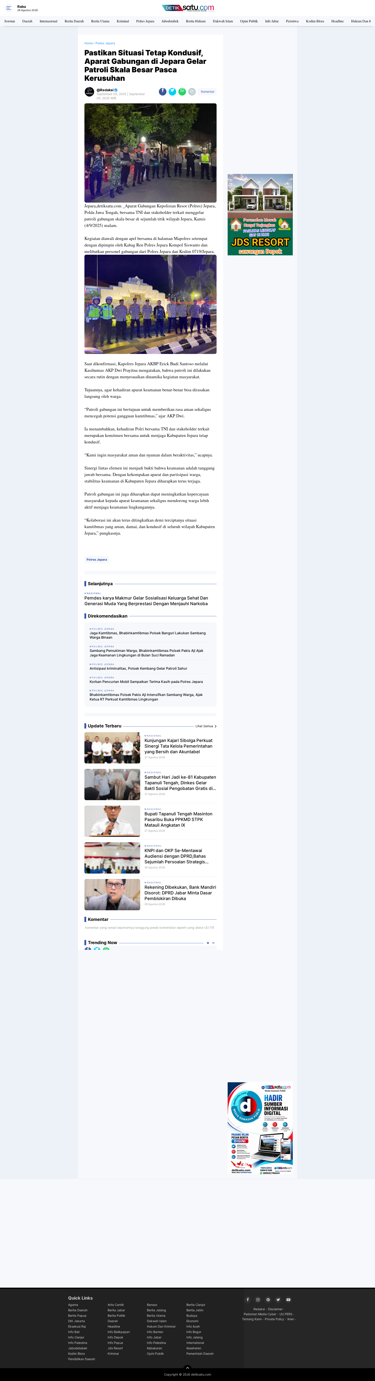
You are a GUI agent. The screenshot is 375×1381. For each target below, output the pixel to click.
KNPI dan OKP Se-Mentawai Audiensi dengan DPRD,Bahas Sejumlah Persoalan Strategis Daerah (175, 856)
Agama (73, 1305)
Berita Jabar (116, 1310)
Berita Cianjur (195, 1305)
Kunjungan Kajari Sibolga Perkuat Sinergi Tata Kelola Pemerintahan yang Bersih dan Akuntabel (178, 746)
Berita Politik (116, 1315)
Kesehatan (193, 1348)
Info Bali (73, 1332)
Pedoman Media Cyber (260, 1314)
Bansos (152, 1305)
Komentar (207, 91)
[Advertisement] (260, 104)
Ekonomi (192, 1321)
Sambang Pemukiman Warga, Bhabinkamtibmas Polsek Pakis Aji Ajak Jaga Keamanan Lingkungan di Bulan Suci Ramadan (146, 652)
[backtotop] (187, 1369)
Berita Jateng (156, 1310)
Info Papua (115, 1343)
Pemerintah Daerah (200, 1353)
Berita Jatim (194, 1310)
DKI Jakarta (76, 1321)
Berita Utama (100, 21)
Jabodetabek (170, 21)
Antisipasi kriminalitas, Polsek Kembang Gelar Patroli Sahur (138, 668)
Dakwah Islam (223, 21)
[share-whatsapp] (182, 92)
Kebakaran (154, 1348)
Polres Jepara (145, 21)
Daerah (27, 21)
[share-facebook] (162, 92)
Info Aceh (193, 1326)
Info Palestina (77, 1343)
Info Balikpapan (119, 1332)
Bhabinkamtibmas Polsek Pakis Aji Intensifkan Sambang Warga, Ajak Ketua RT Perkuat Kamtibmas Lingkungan (146, 696)
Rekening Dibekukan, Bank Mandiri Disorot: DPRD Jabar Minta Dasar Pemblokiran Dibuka (180, 893)
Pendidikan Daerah (81, 1359)
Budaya (191, 1315)
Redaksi (259, 1309)
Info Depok (115, 1337)
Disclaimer (275, 1309)
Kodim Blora (315, 21)
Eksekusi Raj (77, 1326)
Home (88, 43)
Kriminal (123, 21)
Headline (337, 21)
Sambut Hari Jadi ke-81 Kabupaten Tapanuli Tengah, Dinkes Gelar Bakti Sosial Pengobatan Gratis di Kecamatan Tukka (180, 783)
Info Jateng (194, 1337)
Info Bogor (193, 1332)
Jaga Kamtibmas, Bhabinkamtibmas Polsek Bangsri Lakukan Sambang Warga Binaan (148, 635)
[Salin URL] (192, 92)
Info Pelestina (156, 1343)
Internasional (48, 21)
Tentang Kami (252, 1319)
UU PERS (286, 1314)
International (195, 1343)
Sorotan (9, 21)
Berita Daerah (74, 21)
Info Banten (155, 1332)
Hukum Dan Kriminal (161, 1326)
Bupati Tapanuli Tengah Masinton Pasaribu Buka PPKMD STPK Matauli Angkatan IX (178, 819)
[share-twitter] (172, 92)
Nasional (154, 735)
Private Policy (274, 1319)
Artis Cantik (116, 1305)
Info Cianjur (76, 1337)
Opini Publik (249, 21)
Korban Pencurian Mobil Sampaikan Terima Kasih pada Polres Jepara (146, 681)
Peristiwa (292, 21)
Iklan (290, 1319)
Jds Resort (115, 1348)
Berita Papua (77, 1315)
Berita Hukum (196, 21)
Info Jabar (272, 21)
